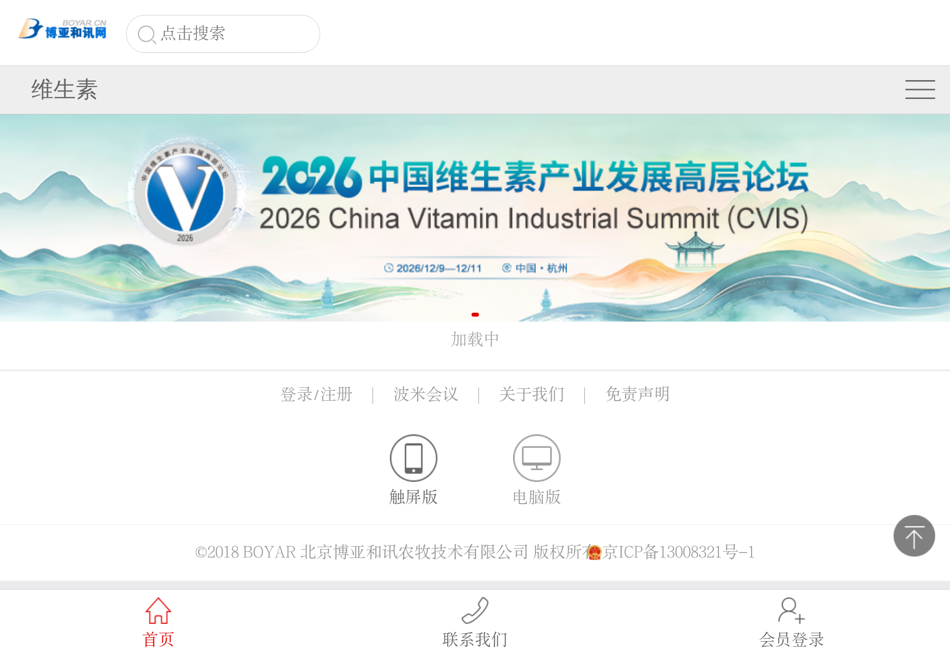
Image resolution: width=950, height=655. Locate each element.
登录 (296, 395)
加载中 (475, 340)
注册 (336, 395)
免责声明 (637, 395)
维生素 (64, 89)
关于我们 (532, 395)
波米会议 (426, 395)
